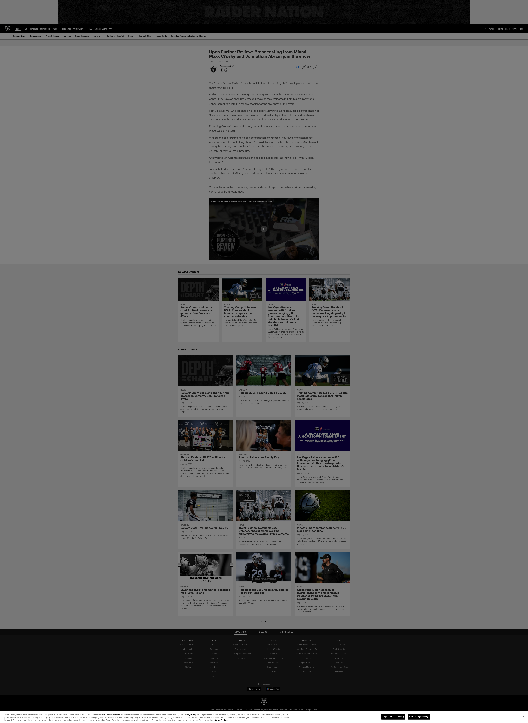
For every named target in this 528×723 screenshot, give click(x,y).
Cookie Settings (221, 720)
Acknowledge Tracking (419, 716)
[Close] (524, 717)
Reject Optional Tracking (393, 716)
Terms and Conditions (110, 715)
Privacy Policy (190, 715)
